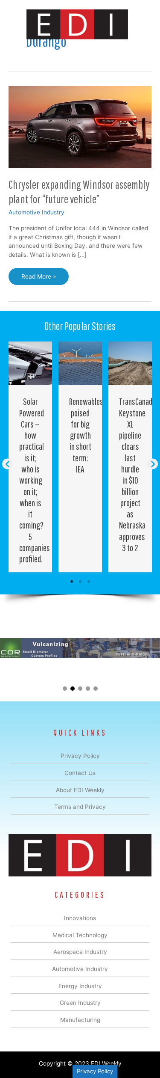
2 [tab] (80, 581)
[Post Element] (30, 457)
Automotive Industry (36, 212)
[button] (7, 463)
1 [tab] (71, 581)
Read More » (38, 279)
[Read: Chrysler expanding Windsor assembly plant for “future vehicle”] (80, 126)
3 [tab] (88, 581)
